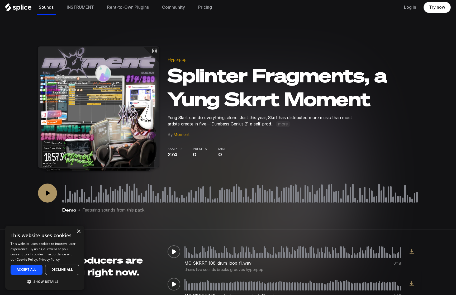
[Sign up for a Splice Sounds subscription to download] (411, 251)
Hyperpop (177, 59)
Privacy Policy (49, 259)
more (283, 124)
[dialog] (44, 258)
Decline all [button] (62, 269)
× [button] (78, 231)
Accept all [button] (26, 269)
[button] (45, 281)
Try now (437, 7)
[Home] (18, 8)
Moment (181, 134)
